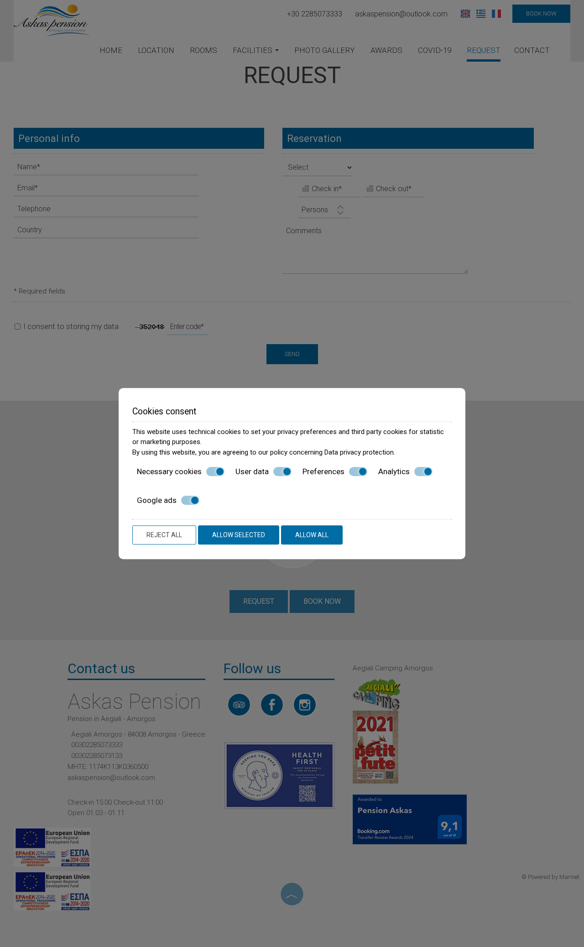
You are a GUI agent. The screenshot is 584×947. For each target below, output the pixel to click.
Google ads (157, 500)
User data (252, 471)
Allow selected (238, 535)
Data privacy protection (359, 452)
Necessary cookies (169, 471)
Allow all (311, 535)
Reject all (164, 535)
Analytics (394, 471)
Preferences (323, 471)
